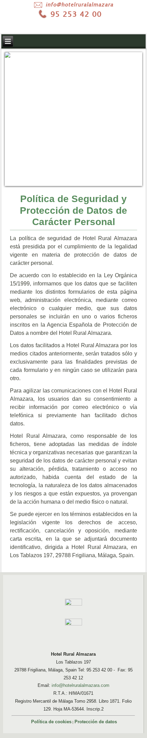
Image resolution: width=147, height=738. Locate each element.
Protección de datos (96, 721)
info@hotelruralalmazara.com (80, 685)
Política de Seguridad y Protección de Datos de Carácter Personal (73, 210)
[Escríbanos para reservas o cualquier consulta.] (73, 4)
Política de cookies (51, 721)
